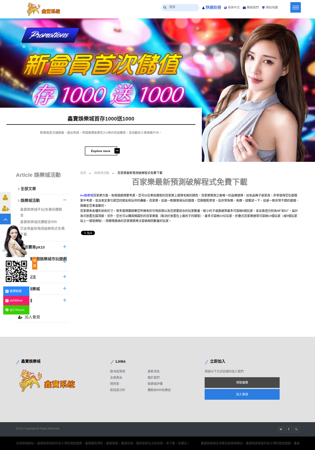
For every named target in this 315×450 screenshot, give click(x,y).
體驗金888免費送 (159, 390)
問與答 (114, 383)
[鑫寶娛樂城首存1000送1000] (157, 90)
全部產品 (116, 377)
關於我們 (154, 377)
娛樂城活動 (101, 172)
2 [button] (312, 156)
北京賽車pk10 (33, 247)
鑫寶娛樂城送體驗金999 (38, 222)
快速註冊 (213, 7)
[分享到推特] (281, 429)
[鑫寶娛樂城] (51, 380)
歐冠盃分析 (117, 390)
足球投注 (28, 277)
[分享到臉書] (289, 429)
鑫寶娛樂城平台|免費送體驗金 (41, 212)
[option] (157, 90)
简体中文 (234, 7)
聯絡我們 (253, 7)
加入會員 (32, 317)
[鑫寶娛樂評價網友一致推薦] (46, 9)
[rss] (296, 429)
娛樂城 (26, 301)
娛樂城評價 (155, 383)
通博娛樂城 (30, 289)
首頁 (83, 172)
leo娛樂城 (86, 195)
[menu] (295, 7)
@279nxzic (17, 309)
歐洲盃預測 (117, 371)
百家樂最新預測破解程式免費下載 (42, 231)
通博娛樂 (16, 291)
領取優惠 (242, 382)
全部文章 (28, 189)
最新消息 (154, 371)
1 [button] (305, 156)
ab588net (16, 300)
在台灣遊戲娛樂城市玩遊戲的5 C (42, 262)
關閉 (34, 263)
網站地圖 (272, 7)
